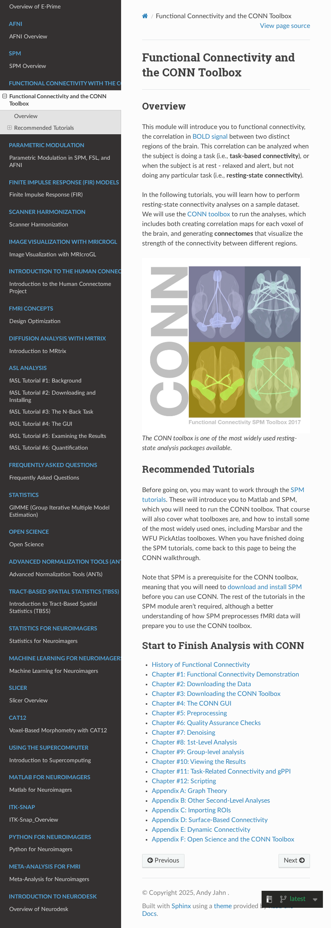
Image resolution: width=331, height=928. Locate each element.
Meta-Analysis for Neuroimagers (49, 879)
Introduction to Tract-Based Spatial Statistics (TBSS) (53, 607)
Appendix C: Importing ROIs (191, 810)
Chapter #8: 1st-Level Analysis (194, 742)
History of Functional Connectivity (201, 665)
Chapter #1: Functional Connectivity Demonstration (225, 674)
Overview (26, 116)
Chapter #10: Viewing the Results (199, 762)
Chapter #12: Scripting (184, 781)
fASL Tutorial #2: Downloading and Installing (52, 396)
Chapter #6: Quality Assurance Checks (206, 723)
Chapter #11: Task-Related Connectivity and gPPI (221, 771)
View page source (285, 26)
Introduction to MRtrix (37, 351)
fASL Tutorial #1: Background (45, 381)
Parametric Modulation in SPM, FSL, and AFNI (59, 161)
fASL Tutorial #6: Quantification (48, 448)
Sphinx (181, 906)
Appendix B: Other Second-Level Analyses (211, 800)
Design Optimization (35, 321)
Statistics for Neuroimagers (43, 641)
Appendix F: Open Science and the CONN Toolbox (223, 839)
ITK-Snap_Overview (33, 820)
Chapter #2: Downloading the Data (201, 684)
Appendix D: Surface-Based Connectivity (210, 820)
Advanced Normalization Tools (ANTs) (56, 574)
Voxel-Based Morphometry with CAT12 (58, 730)
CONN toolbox (208, 214)
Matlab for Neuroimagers (40, 790)
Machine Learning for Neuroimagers (53, 671)
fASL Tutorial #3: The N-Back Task (51, 412)
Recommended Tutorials (44, 128)
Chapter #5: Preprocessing (189, 713)
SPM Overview (27, 66)
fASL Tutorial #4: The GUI (40, 424)
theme (223, 906)
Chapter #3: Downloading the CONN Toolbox (216, 694)
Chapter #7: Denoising (183, 732)
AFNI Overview (28, 37)
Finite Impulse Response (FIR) (46, 195)
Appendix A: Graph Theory (189, 791)
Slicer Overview (28, 701)
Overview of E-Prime (35, 7)
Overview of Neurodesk (38, 909)
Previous (166, 860)
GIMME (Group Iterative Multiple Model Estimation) (59, 511)
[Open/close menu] (4, 96)
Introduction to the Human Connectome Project (60, 287)
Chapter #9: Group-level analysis (198, 752)
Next (291, 860)
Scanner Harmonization (38, 225)
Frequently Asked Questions (44, 478)
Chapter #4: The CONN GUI (191, 703)
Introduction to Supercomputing (50, 760)
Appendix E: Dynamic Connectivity (201, 830)
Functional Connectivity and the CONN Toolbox (58, 100)
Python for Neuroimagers (40, 849)
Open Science (26, 544)
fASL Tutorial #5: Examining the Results (57, 436)
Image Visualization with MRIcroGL (52, 255)
